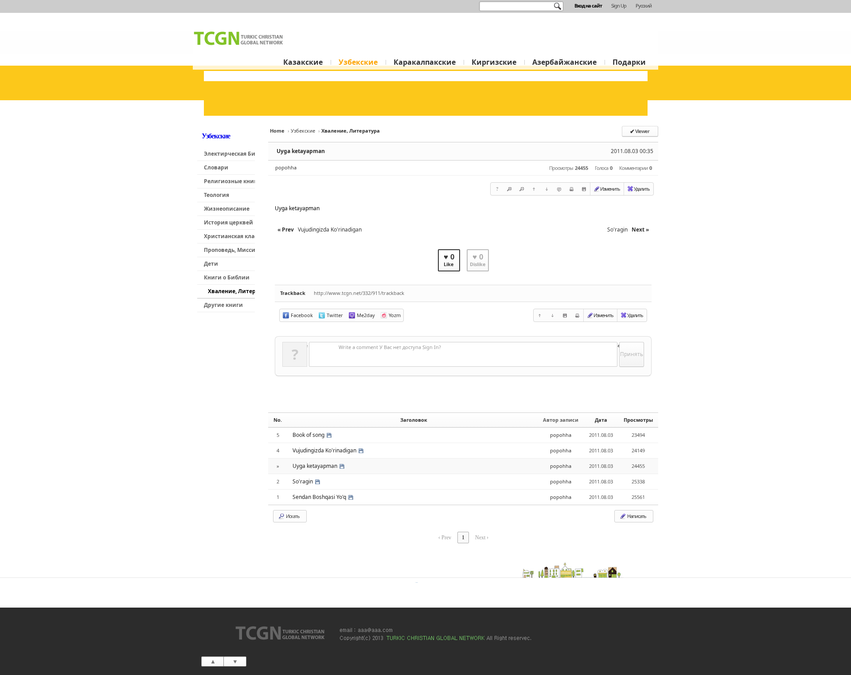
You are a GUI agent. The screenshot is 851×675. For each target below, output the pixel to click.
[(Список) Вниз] (546, 189)
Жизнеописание (227, 208)
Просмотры (638, 419)
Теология (216, 195)
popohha (286, 167)
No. (277, 419)
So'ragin (303, 481)
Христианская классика (229, 236)
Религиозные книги (229, 181)
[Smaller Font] (521, 189)
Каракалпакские (425, 62)
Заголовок (413, 419)
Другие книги (223, 305)
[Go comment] (559, 189)
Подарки (629, 62)
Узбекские (358, 62)
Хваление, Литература (231, 291)
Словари (216, 167)
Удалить (642, 188)
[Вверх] (534, 189)
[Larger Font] (509, 189)
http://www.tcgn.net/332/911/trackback (359, 293)
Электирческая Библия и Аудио (229, 153)
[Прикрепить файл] (584, 189)
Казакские (303, 62)
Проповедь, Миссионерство (229, 250)
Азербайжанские (564, 62)
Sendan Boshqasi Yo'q (320, 497)
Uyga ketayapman (301, 151)
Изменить (610, 188)
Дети (211, 263)
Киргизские (494, 62)
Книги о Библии (227, 277)
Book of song (309, 435)
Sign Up (618, 5)
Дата (601, 419)
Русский (644, 5)
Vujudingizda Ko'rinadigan (325, 450)
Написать (636, 516)
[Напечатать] (571, 189)
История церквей (228, 222)
